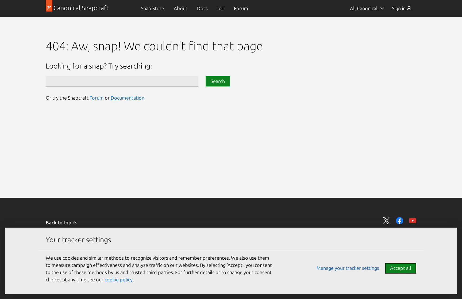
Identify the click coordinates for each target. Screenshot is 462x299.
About (180, 8)
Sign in (399, 8)
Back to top (59, 222)
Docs (202, 8)
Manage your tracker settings (348, 268)
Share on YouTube (412, 220)
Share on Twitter (386, 220)
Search (218, 81)
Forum (241, 8)
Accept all (400, 268)
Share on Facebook (399, 220)
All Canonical (364, 8)
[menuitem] (152, 8)
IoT (220, 8)
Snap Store (152, 8)
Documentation (127, 97)
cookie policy (119, 279)
